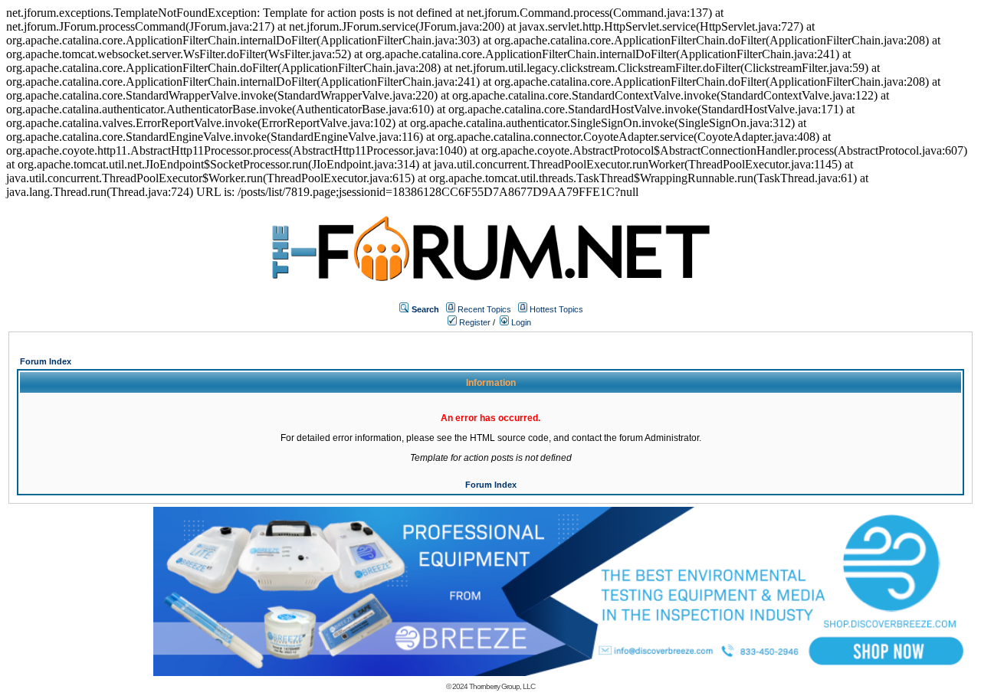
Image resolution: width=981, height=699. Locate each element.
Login (520, 322)
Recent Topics (484, 309)
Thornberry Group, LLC (502, 686)
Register (473, 322)
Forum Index (45, 361)
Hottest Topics (556, 309)
